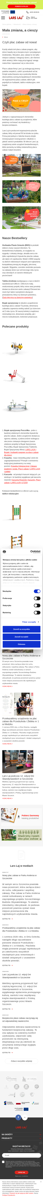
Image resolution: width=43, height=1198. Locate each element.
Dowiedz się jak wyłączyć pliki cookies (21, 1193)
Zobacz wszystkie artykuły (21, 1061)
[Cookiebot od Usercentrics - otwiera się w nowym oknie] (30, 551)
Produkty (7, 1138)
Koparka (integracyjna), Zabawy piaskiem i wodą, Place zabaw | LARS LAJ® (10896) (22, 469)
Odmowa (21, 644)
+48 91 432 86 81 (34, 12)
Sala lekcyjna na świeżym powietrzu (17, 297)
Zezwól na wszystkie (21, 629)
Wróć (6, 37)
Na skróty (7, 1134)
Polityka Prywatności (8, 1195)
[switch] (37, 598)
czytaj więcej (6, 686)
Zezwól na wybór (21, 637)
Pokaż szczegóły (29, 622)
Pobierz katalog (21, 6)
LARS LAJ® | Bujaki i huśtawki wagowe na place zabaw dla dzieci (21, 452)
